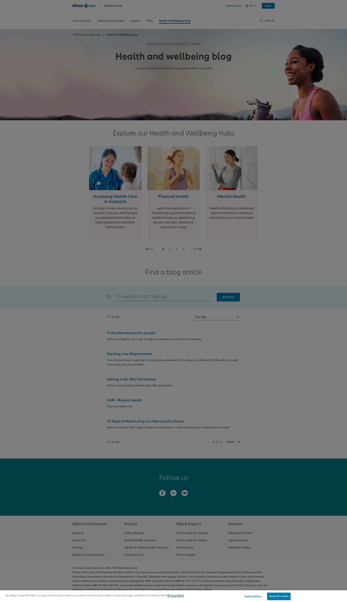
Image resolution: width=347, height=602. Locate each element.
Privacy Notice (175, 595)
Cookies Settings (252, 596)
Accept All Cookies (278, 596)
